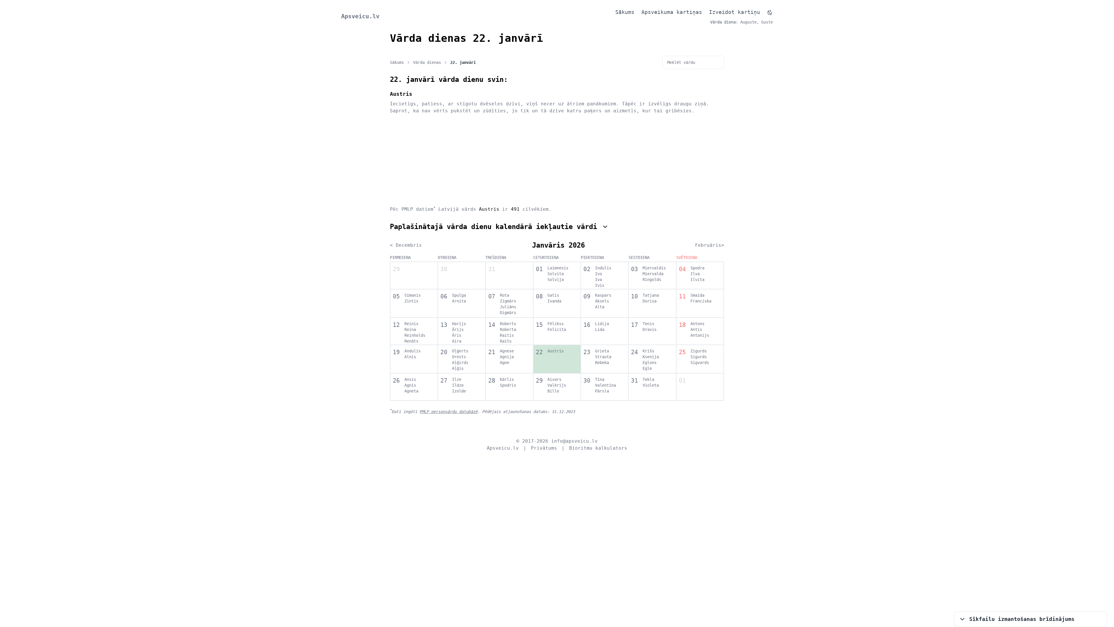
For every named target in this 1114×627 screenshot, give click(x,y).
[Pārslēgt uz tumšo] (770, 12)
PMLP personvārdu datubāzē (449, 411)
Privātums (544, 448)
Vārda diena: (724, 22)
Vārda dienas (427, 62)
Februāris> (709, 245)
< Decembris (406, 245)
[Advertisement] (557, 159)
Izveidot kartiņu (734, 12)
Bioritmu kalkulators (598, 448)
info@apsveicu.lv (574, 441)
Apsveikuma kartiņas (671, 12)
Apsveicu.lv (360, 16)
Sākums (624, 12)
